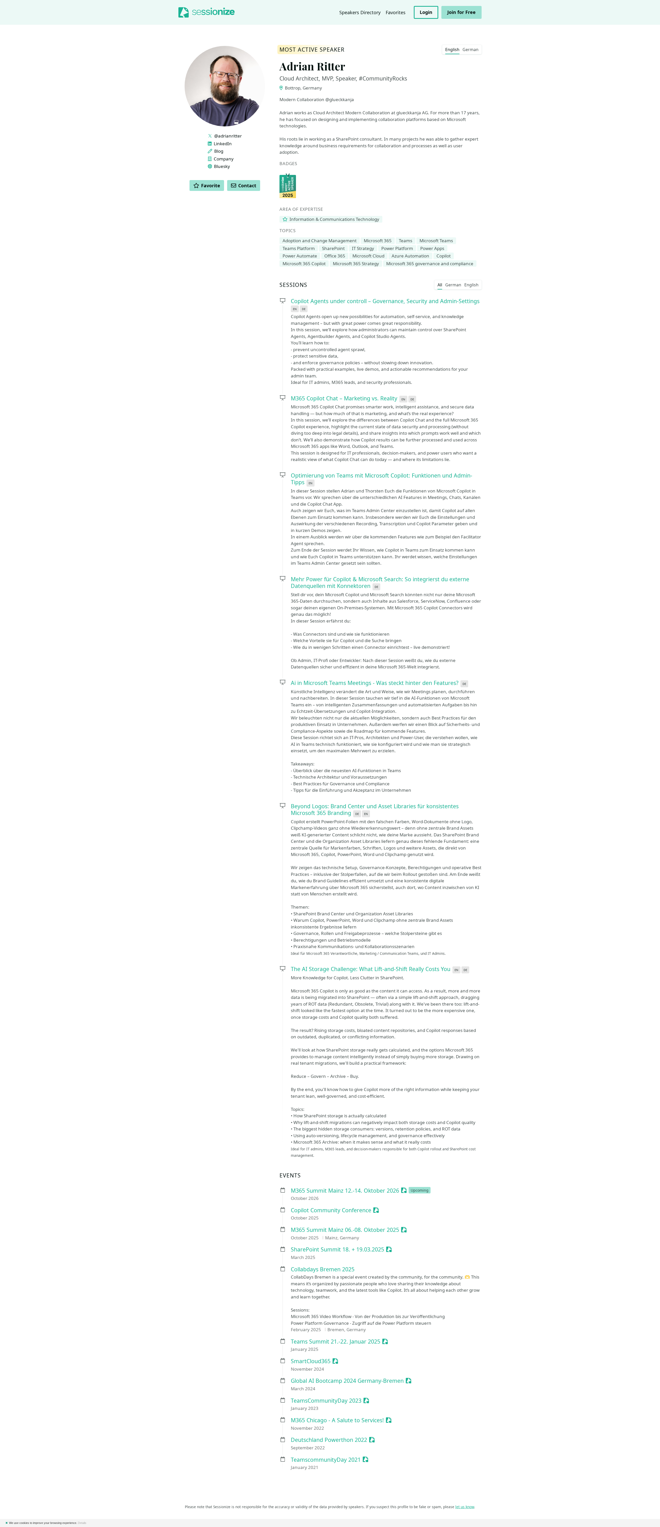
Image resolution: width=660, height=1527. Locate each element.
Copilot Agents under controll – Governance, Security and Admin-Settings (385, 301)
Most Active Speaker (311, 49)
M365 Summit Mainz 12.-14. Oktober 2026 (345, 1190)
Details (82, 1522)
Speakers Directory (360, 12)
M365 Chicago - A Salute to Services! (337, 1420)
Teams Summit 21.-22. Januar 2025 (335, 1341)
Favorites (396, 12)
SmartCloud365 (311, 1361)
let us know (464, 1506)
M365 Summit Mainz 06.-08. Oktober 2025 (345, 1229)
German (470, 49)
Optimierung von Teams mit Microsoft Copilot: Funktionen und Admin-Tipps (381, 479)
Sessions (293, 284)
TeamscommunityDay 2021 (326, 1459)
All (440, 285)
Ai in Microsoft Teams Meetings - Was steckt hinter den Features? (374, 682)
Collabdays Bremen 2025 (322, 1269)
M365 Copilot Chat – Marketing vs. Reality (344, 398)
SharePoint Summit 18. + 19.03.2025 (337, 1249)
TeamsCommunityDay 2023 (326, 1400)
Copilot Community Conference (331, 1210)
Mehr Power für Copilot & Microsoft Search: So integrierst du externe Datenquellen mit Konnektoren (380, 582)
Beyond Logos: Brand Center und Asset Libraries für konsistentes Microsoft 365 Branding (375, 809)
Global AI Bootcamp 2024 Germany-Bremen (347, 1380)
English (452, 49)
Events (290, 1175)
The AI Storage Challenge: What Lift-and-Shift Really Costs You (370, 969)
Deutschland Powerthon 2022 (329, 1439)
